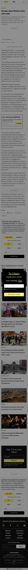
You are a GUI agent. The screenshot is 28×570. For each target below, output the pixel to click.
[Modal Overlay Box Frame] (14, 285)
